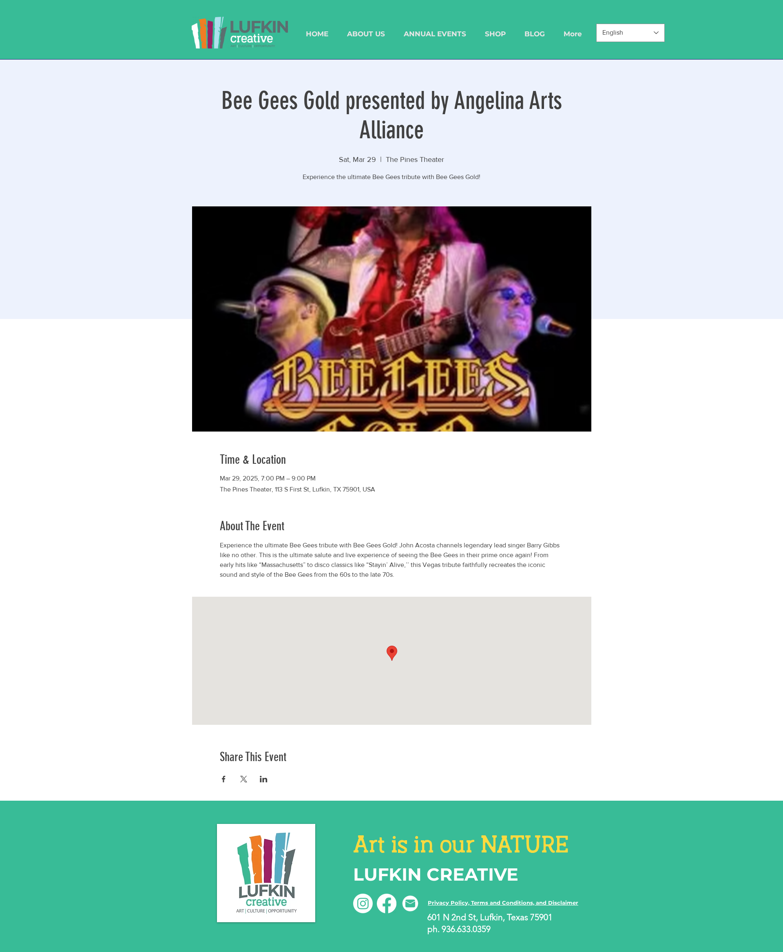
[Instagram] (363, 903)
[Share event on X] (244, 779)
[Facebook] (386, 903)
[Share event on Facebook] (224, 779)
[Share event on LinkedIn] (264, 779)
